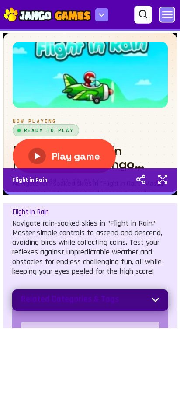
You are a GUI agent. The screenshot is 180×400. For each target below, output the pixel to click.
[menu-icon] (101, 14)
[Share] (140, 180)
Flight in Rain (29, 180)
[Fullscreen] (162, 180)
